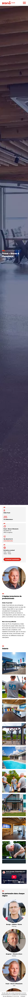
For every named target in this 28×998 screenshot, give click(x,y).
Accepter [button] (23, 996)
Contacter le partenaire (12, 559)
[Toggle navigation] (24, 3)
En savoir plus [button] (15, 996)
